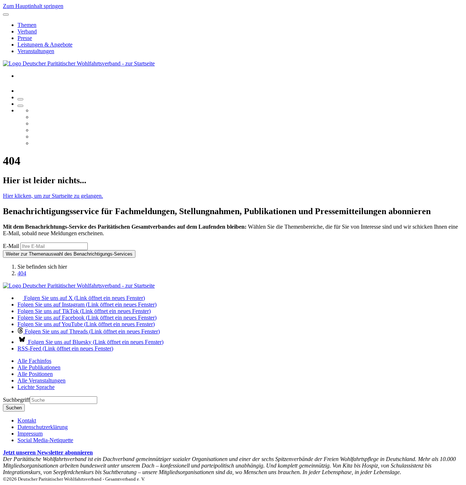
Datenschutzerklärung (42, 427)
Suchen (14, 407)
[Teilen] (20, 106)
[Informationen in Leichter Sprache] (21, 91)
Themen (26, 25)
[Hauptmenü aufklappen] (6, 14)
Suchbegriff (16, 400)
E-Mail (11, 246)
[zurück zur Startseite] (79, 63)
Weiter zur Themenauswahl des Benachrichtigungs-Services (69, 254)
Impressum (30, 433)
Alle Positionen (35, 374)
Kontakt (26, 420)
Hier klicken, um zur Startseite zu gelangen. (53, 196)
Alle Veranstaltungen (41, 380)
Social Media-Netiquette (45, 440)
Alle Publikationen (38, 367)
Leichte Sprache (36, 387)
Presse (24, 38)
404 (21, 273)
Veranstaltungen (35, 51)
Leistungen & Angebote (44, 44)
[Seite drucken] (20, 99)
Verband (27, 31)
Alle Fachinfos (34, 361)
